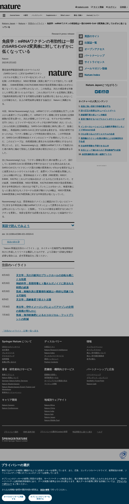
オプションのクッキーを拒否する (40, 498)
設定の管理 (44, 490)
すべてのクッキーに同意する (13, 498)
